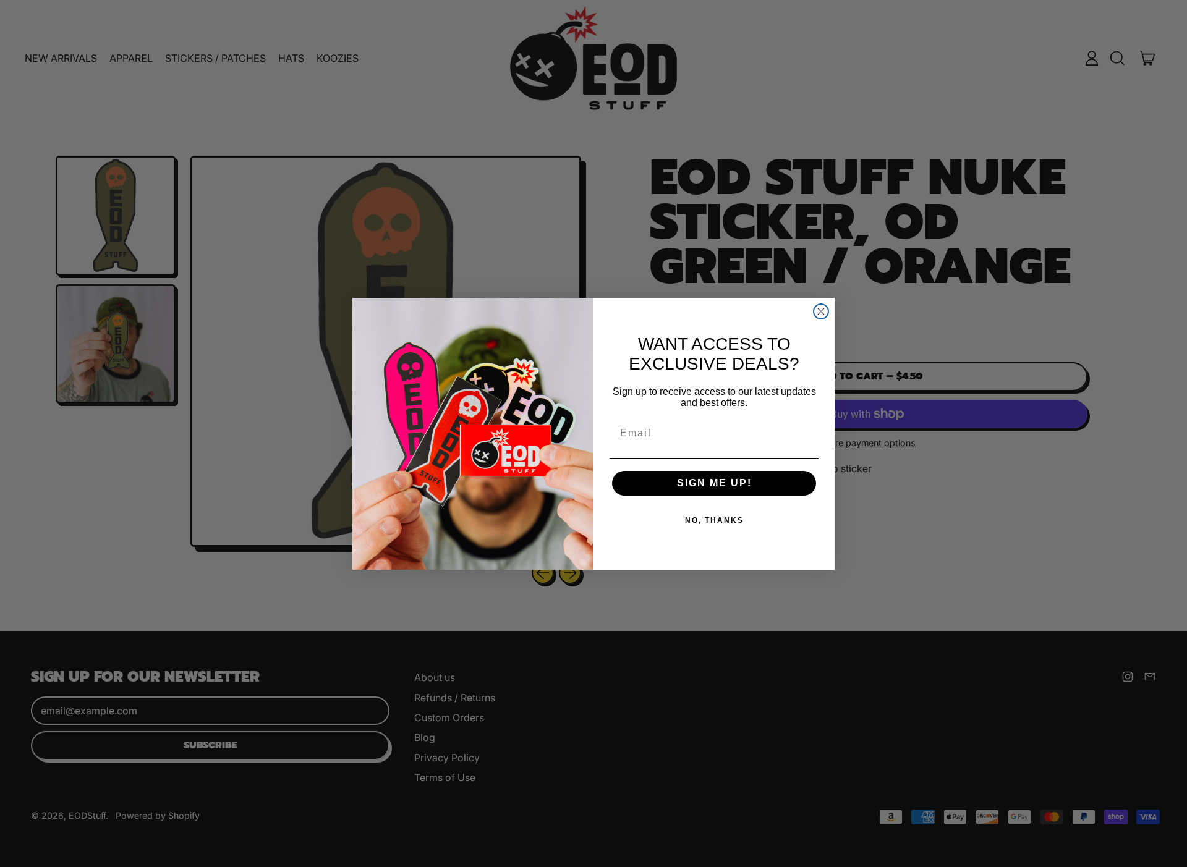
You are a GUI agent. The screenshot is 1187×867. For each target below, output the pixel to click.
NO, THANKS (714, 520)
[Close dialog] (821, 311)
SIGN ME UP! (714, 483)
